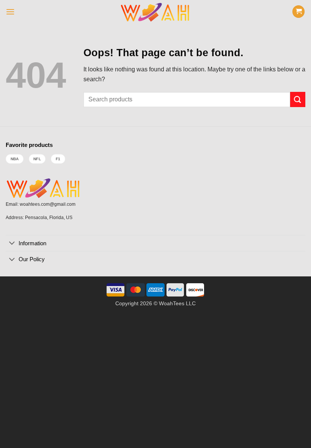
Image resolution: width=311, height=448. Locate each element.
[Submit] (297, 99)
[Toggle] (12, 244)
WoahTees (171, 303)
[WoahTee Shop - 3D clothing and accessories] (156, 11)
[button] (10, 11)
